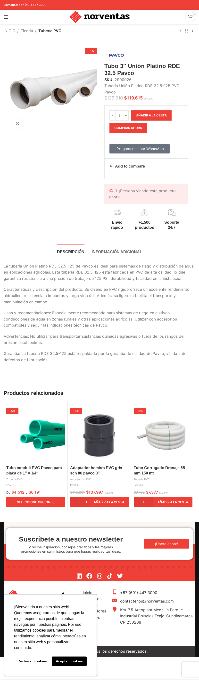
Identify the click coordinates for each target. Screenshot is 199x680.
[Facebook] (89, 576)
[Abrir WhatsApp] (187, 667)
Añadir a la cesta (151, 115)
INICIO (9, 30)
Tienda (27, 30)
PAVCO (11, 485)
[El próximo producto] (192, 31)
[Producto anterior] (181, 31)
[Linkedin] (79, 576)
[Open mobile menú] (6, 17)
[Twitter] (120, 576)
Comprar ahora (128, 128)
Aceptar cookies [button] (69, 661)
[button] (99, 502)
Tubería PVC (49, 30)
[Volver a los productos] (187, 31)
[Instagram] (99, 576)
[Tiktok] (110, 576)
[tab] (70, 251)
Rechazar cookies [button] (32, 661)
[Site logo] (99, 16)
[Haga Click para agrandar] (17, 123)
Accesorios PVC (80, 479)
